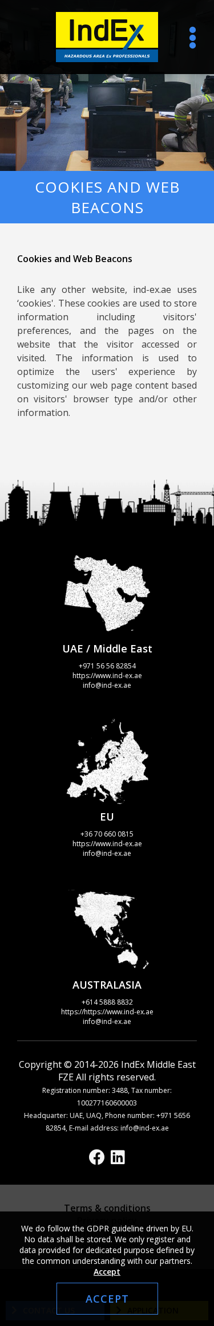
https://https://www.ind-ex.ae (107, 1012)
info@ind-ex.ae (107, 685)
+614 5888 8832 (107, 1002)
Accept (107, 1271)
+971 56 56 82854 (107, 666)
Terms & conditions (107, 1208)
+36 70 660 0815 (107, 834)
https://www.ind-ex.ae (107, 675)
